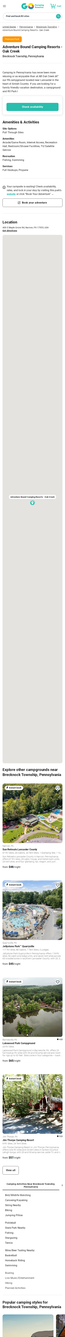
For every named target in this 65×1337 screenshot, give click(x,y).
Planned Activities (15, 1288)
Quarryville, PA (10, 943)
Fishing (9, 1232)
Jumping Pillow (14, 1215)
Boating (9, 1272)
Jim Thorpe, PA (10, 1137)
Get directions (10, 230)
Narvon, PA (8, 846)
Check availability (32, 106)
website (11, 194)
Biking (8, 1210)
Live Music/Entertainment (19, 1277)
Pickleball (10, 1222)
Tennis (9, 1242)
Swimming (11, 1265)
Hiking (8, 1282)
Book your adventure (34, 202)
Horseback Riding (15, 1260)
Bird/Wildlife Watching (18, 1195)
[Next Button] (59, 812)
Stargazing (11, 1237)
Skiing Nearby (13, 1205)
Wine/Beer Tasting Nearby (20, 1250)
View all (10, 1170)
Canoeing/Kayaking (16, 1200)
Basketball (11, 1255)
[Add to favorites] (58, 788)
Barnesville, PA (10, 1040)
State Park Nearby (15, 1227)
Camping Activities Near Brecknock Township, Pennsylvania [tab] (31, 1185)
